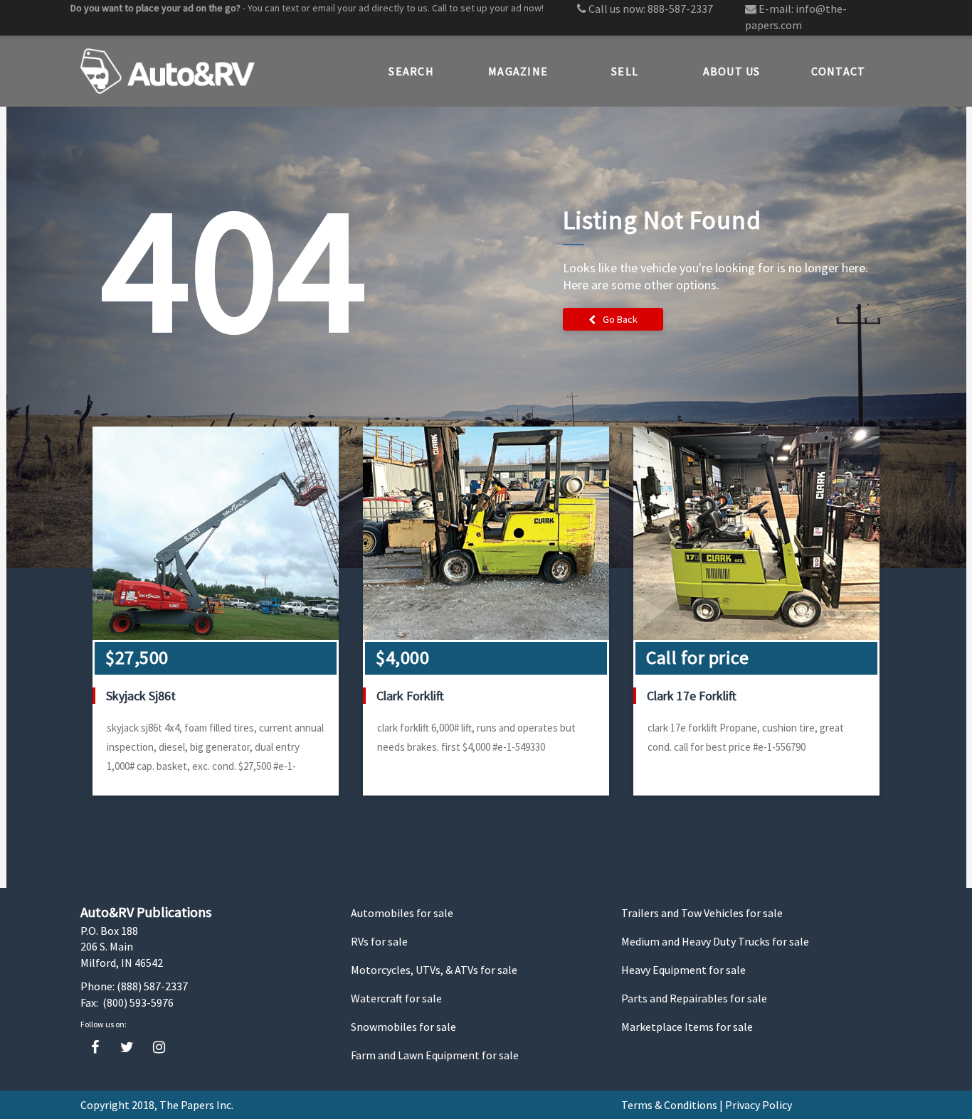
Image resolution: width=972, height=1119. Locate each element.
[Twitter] (127, 1047)
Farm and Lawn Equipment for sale (435, 1055)
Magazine (518, 71)
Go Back (620, 319)
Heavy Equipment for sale (683, 970)
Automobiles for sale (402, 913)
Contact (838, 71)
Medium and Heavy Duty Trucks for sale (715, 941)
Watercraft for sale (396, 998)
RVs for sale (379, 941)
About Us (732, 71)
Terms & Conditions (669, 1105)
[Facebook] (95, 1047)
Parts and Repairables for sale (694, 998)
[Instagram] (159, 1047)
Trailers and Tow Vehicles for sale (702, 913)
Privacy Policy (758, 1105)
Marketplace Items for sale (687, 1026)
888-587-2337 (680, 8)
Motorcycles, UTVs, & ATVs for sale (434, 970)
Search (411, 71)
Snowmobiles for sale (403, 1026)
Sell (624, 71)
